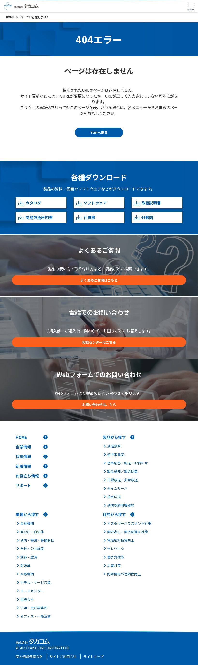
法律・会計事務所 (33, 607)
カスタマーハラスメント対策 (129, 523)
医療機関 (27, 574)
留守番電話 (115, 454)
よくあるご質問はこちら (99, 280)
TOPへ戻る (99, 132)
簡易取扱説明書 (39, 217)
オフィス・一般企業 (35, 616)
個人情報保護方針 (29, 656)
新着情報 (23, 466)
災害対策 (114, 565)
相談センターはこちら (99, 342)
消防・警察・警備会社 (37, 540)
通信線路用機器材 (120, 505)
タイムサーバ (117, 488)
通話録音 (114, 446)
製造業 (25, 565)
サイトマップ (93, 656)
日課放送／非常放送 (122, 479)
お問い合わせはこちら (99, 404)
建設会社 (27, 599)
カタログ (33, 203)
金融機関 (27, 523)
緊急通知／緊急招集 (122, 471)
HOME (21, 437)
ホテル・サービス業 (35, 582)
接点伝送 (114, 496)
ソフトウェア (95, 203)
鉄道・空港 (28, 557)
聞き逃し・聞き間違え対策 (127, 531)
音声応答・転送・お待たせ (127, 463)
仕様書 (89, 217)
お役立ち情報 (27, 476)
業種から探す (27, 514)
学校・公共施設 (32, 548)
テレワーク (115, 548)
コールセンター (32, 590)
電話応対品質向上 (120, 540)
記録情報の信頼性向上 (124, 574)
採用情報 (23, 456)
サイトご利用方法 (63, 656)
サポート (23, 485)
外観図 (147, 217)
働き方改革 (115, 557)
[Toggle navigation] (191, 5)
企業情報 (23, 447)
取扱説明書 (151, 203)
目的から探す (114, 514)
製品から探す (114, 437)
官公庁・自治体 (32, 531)
